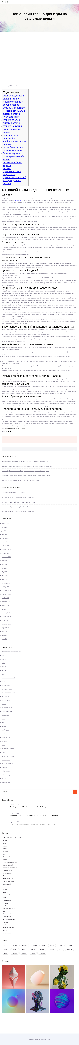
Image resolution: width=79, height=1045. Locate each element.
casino (3, 681)
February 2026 (6, 538)
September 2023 (6, 624)
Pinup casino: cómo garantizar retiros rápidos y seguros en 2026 (20, 480)
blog (3, 674)
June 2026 (4, 531)
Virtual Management (7, 763)
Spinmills (69, 949)
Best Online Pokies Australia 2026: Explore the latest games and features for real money (27, 466)
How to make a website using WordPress (22, 497)
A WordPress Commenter (9, 492)
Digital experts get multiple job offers (21, 507)
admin (3, 655)
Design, (7, 428)
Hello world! (22, 492)
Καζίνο (4, 778)
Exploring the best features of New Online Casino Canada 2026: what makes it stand (26, 476)
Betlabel (4, 670)
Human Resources (7, 711)
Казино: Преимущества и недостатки (12, 171)
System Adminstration (8, 756)
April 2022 (4, 639)
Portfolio (23, 428)
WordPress (42, 953)
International (5, 715)
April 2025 (4, 575)
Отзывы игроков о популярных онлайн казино (13, 156)
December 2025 (6, 546)
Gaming (69, 945)
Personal (42, 949)
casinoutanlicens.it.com (8, 693)
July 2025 (4, 564)
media (3, 722)
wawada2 (4, 767)
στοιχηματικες (6, 782)
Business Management (8, 678)
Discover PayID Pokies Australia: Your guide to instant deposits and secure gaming (25, 471)
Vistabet (23, 953)
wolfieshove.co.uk (7, 771)
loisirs (23, 949)
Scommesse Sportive (8, 749)
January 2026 (5, 542)
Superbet (14, 953)
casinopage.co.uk (7, 689)
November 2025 (6, 549)
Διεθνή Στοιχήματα (7, 775)
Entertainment (6, 700)
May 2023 (4, 635)
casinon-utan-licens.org (8, 685)
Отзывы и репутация (14, 107)
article (3, 663)
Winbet (33, 953)
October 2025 (5, 553)
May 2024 (4, 609)
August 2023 (5, 628)
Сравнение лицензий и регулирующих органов (14, 180)
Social (60, 949)
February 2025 (6, 583)
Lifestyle (6, 949)
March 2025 (5, 579)
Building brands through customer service (22, 502)
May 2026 (4, 534)
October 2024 (5, 598)
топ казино (18, 200)
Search (73, 450)
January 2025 (5, 587)
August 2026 (5, 523)
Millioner (4, 726)
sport (3, 752)
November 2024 (6, 594)
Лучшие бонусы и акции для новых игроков (12, 129)
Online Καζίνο (6, 737)
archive (4, 659)
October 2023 (5, 620)
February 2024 (6, 613)
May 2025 (4, 572)
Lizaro (3, 719)
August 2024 (5, 605)
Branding (34, 945)
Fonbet (4, 704)
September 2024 (6, 602)
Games (60, 945)
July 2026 (4, 527)
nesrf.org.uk (5, 730)
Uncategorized (6, 760)
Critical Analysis (6, 696)
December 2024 (6, 590)
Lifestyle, (18, 428)
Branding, (12, 428)
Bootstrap (24, 945)
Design (43, 945)
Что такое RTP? (11, 117)
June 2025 (4, 568)
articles (4, 667)
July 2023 (4, 631)
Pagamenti (5, 741)
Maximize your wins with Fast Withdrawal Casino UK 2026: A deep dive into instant (25, 461)
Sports (5, 953)
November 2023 (6, 616)
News (3, 734)
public (3, 745)
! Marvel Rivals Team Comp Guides (11, 652)
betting (15, 945)
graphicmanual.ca (7, 708)
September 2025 (6, 557)
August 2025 (5, 560)
